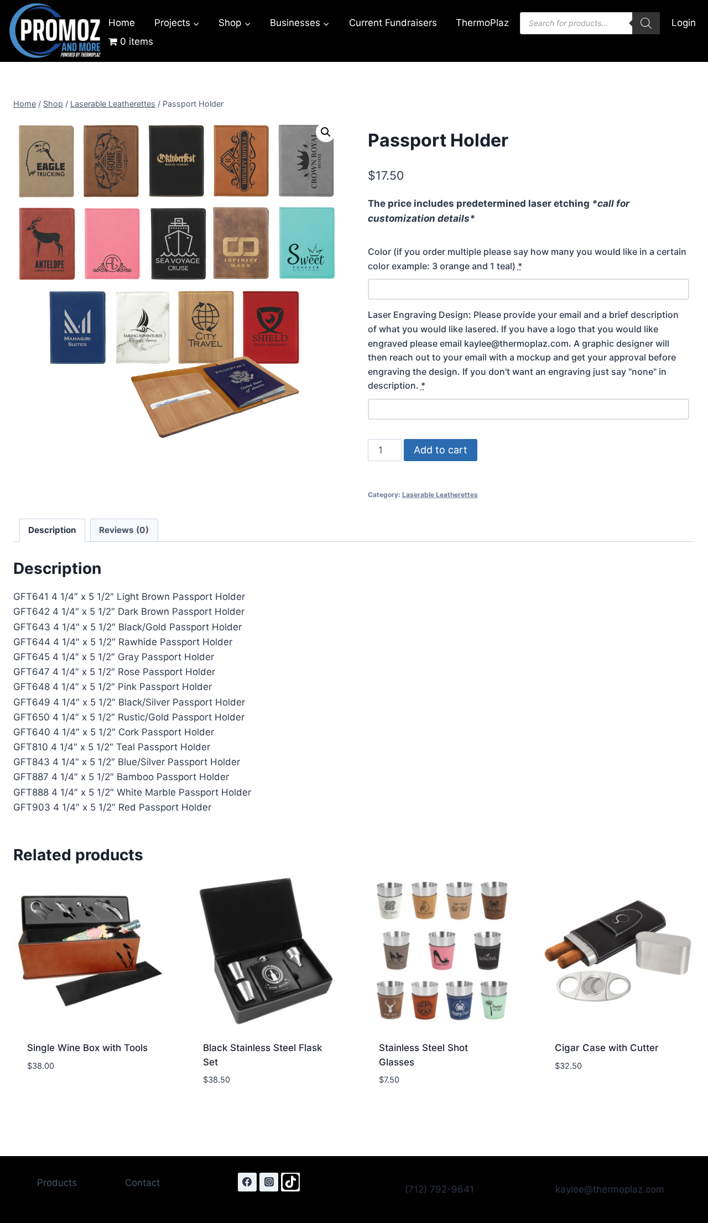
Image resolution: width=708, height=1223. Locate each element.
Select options (62, 1098)
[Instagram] (268, 1182)
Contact (142, 1182)
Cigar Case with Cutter (607, 1047)
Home (121, 22)
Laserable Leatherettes (440, 494)
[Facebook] (247, 1182)
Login (683, 22)
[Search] (646, 23)
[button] (326, 132)
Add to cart (440, 450)
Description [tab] (52, 530)
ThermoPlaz (482, 22)
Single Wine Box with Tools (87, 1047)
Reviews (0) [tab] (124, 530)
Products (57, 1182)
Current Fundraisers (393, 22)
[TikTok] (290, 1182)
